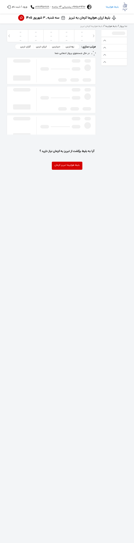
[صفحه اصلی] (124, 7)
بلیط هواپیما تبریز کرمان (67, 165)
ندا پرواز (123, 26)
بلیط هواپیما (112, 7)
